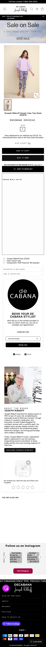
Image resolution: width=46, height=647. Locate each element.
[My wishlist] (37, 9)
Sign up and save (11, 596)
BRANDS (6, 606)
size (23, 125)
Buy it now (23, 158)
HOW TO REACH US (11, 617)
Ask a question (12, 274)
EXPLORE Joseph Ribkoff (19, 450)
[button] (23, 165)
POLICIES (6, 612)
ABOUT (5, 601)
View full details (14, 339)
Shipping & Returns (14, 269)
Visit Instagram (23, 571)
